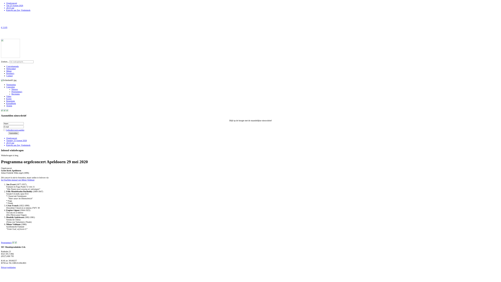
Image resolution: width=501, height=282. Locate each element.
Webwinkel (11, 69)
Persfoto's (10, 73)
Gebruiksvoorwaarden (15, 130)
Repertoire (10, 101)
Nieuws (14, 89)
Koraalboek (11, 103)
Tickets (9, 106)
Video (8, 96)
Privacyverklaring (8, 267)
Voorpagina (11, 85)
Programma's (16, 92)
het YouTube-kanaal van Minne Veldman (17, 180)
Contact (9, 76)
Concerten (10, 87)
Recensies (15, 94)
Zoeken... (5, 62)
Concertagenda (12, 66)
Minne (9, 71)
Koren (8, 99)
